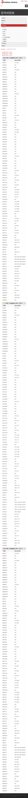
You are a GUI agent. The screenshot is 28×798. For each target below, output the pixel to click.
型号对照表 (4, 25)
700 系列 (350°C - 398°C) (7, 53)
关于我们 (3, 18)
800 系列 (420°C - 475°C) (7, 55)
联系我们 (3, 45)
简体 (23, 1)
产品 (2, 23)
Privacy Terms (14, 796)
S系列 (4, 33)
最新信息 (3, 20)
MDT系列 (5, 29)
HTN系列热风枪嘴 (6, 37)
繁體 (26, 1)
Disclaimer (25, 795)
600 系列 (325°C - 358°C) (7, 52)
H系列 (4, 35)
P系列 (4, 31)
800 (4, 548)
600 (4, 58)
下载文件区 (4, 43)
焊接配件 (4, 41)
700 (4, 303)
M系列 (4, 27)
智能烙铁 (4, 39)
